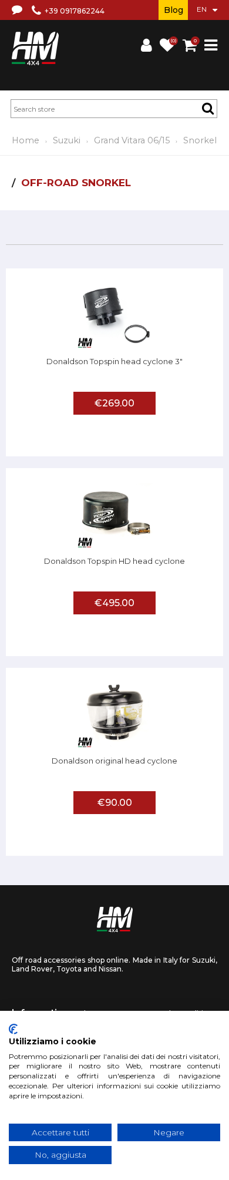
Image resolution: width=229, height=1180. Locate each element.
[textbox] (114, 108)
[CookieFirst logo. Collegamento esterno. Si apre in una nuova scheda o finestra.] (13, 1029)
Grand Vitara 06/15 (132, 140)
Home (25, 140)
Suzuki (66, 140)
